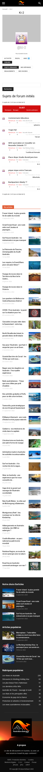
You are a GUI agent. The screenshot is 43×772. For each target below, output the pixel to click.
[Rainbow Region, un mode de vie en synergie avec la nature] (35, 554)
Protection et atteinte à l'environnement (17, 701)
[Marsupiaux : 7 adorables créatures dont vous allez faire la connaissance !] (8, 635)
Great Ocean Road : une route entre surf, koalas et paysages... (13, 227)
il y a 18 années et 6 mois (33, 134)
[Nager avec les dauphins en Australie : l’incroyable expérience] (35, 371)
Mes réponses (26, 67)
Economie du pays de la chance (14, 697)
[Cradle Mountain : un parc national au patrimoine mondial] (35, 541)
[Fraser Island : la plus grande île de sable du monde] (35, 216)
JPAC (21, 765)
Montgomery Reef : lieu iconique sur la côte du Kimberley (11, 515)
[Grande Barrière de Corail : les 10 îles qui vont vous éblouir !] (35, 359)
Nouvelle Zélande (27, 132)
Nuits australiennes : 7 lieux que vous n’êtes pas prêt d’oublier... (13, 383)
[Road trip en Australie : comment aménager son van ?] (35, 566)
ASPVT (28, 765)
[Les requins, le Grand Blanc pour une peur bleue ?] (35, 265)
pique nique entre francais (20, 170)
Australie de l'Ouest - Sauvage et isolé (17, 690)
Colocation (26, 159)
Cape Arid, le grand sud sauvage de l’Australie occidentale (11, 490)
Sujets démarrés (10, 67)
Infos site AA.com (27, 120)
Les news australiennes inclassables (16, 704)
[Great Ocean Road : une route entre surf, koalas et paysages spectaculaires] (35, 228)
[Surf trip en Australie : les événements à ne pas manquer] (35, 241)
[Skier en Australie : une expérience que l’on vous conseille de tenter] (35, 478)
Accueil (4, 9)
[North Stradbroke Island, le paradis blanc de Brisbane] (35, 336)
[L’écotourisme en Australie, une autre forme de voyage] (35, 443)
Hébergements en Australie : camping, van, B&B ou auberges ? (13, 528)
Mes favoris (23, 71)
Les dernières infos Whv (11, 686)
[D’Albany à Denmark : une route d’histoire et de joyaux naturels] (35, 420)
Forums (7, 62)
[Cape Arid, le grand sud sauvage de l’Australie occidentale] (35, 491)
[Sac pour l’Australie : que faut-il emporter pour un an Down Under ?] (35, 348)
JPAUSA (15, 765)
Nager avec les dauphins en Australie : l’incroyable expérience (13, 370)
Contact (27, 762)
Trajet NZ (12, 130)
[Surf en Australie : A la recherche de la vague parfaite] (35, 466)
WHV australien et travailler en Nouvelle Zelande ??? (21, 144)
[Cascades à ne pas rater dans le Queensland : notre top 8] (35, 324)
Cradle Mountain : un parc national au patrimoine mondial (12, 541)
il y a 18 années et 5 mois (33, 122)
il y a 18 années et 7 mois (33, 150)
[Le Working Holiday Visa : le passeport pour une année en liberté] (8, 648)
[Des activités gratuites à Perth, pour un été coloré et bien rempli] (35, 397)
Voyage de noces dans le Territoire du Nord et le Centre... (12, 276)
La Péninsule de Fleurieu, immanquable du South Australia (12, 251)
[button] (39, 3)
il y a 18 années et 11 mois (32, 186)
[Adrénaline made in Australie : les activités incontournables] (35, 455)
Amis (26, 58)
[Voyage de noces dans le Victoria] (35, 290)
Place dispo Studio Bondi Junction (23, 157)
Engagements (9, 71)
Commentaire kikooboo (18, 118)
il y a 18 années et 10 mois (32, 162)
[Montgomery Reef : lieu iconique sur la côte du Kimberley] (35, 515)
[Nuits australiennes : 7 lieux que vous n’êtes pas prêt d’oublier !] (35, 384)
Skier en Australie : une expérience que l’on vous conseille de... (12, 477)
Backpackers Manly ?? (17, 182)
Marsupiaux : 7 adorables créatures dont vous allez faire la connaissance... (28, 635)
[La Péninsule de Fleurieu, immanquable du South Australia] (35, 252)
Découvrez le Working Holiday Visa (15, 679)
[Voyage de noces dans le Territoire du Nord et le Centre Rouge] (35, 277)
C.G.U (20, 762)
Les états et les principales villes (14, 693)
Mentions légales (10, 762)
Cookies (31, 760)
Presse (34, 762)
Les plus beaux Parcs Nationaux (14, 683)
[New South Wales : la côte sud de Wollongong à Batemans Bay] (35, 504)
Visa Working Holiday (28, 148)
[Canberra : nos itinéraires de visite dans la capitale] (35, 432)
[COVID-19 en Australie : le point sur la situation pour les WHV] (35, 313)
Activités (7, 58)
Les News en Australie (11, 675)
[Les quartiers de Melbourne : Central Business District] (35, 301)
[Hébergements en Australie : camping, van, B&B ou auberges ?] (35, 528)
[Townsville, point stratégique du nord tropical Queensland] (35, 408)
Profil (17, 58)
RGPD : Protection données (17, 760)
